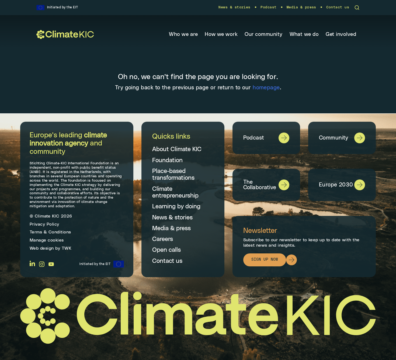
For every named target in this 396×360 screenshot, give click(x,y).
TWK (67, 248)
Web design (42, 248)
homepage (266, 87)
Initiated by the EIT (94, 264)
